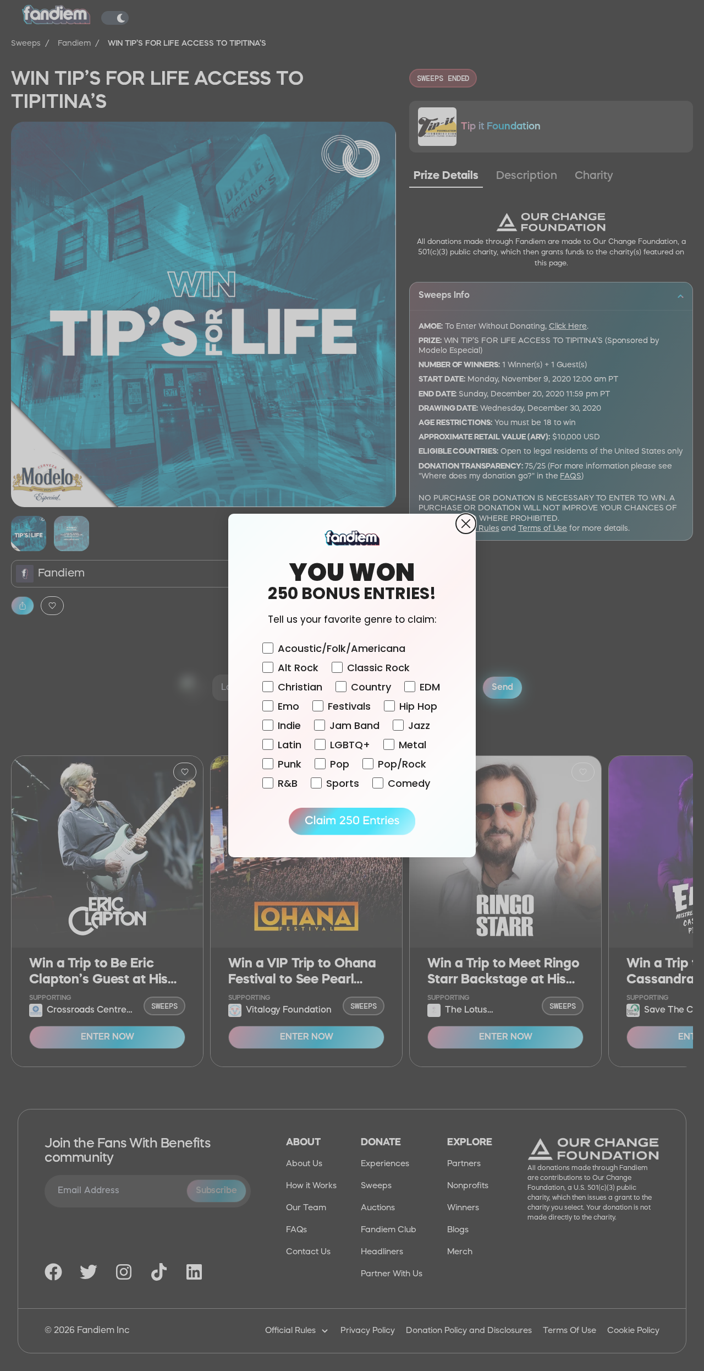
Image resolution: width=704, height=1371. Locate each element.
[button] (352, 821)
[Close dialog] (466, 524)
